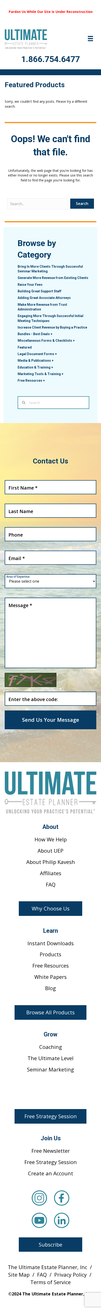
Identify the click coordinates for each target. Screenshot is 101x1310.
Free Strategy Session (50, 1161)
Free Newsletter (50, 1150)
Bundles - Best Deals (35, 334)
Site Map (19, 1274)
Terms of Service (50, 1282)
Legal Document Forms (37, 354)
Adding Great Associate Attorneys (44, 298)
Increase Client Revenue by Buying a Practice (52, 327)
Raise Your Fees (30, 284)
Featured (25, 347)
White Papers (50, 976)
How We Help (51, 839)
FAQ (50, 884)
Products (50, 954)
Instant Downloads (50, 943)
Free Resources (31, 380)
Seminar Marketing (50, 1069)
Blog (50, 988)
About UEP (50, 850)
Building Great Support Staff (39, 291)
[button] (50, 908)
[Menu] (90, 38)
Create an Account (50, 1173)
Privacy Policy (70, 1274)
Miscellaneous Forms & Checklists (46, 340)
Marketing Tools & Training (40, 374)
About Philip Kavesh (50, 861)
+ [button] (51, 334)
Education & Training (35, 367)
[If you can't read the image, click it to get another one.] (30, 680)
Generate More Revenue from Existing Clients (53, 278)
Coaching (50, 1046)
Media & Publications (36, 360)
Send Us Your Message (50, 719)
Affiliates (50, 873)
